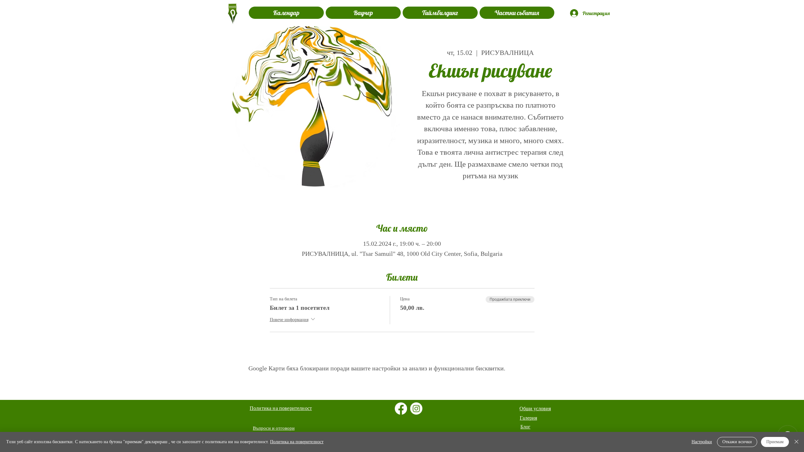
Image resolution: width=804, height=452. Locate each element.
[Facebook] (401, 408)
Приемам (775, 441)
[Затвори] (796, 442)
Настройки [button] (702, 441)
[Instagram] (416, 408)
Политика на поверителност (296, 441)
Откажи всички (737, 441)
